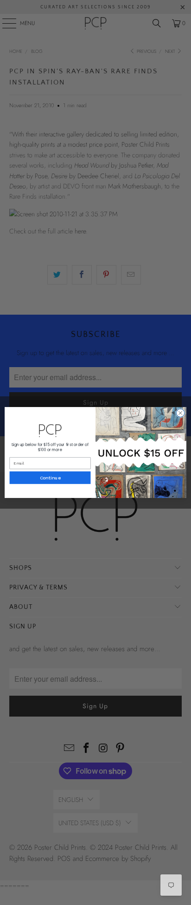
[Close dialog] (180, 413)
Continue (50, 477)
